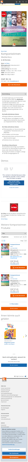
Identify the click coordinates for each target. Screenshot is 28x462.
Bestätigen (17, 3)
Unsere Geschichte (5, 388)
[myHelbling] (20, 2)
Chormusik (3, 417)
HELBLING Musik (5, 391)
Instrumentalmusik (5, 419)
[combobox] (7, 4)
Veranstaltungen (5, 426)
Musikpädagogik (5, 408)
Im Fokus (7, 63)
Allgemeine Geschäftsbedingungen (9, 395)
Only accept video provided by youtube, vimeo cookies (14, 183)
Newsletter (3, 425)
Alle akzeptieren (14, 457)
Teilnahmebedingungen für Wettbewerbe (11, 396)
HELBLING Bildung (5, 390)
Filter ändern (14, 304)
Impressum (4, 401)
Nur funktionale (14, 453)
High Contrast (20, 376)
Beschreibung (6, 94)
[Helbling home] (4, 379)
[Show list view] (4, 241)
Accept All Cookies (14, 187)
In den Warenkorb (15, 85)
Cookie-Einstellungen (14, 449)
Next (26, 336)
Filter (3, 233)
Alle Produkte (14, 308)
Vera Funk (4, 51)
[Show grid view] (2, 241)
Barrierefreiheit (5, 400)
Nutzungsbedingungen (6, 393)
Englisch (3, 409)
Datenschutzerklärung (8, 444)
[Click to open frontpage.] (2, 2)
